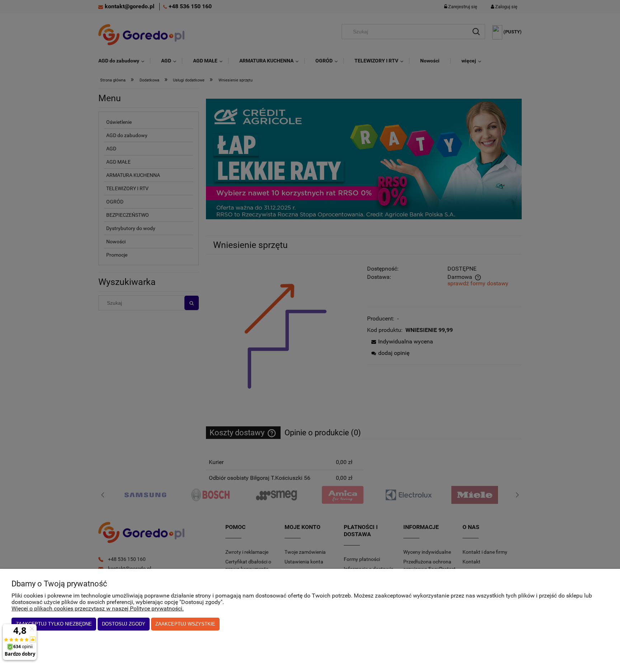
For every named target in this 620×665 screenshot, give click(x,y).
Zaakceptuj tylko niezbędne (54, 624)
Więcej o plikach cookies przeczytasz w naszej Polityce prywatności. (97, 608)
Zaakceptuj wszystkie (185, 624)
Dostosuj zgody (123, 624)
